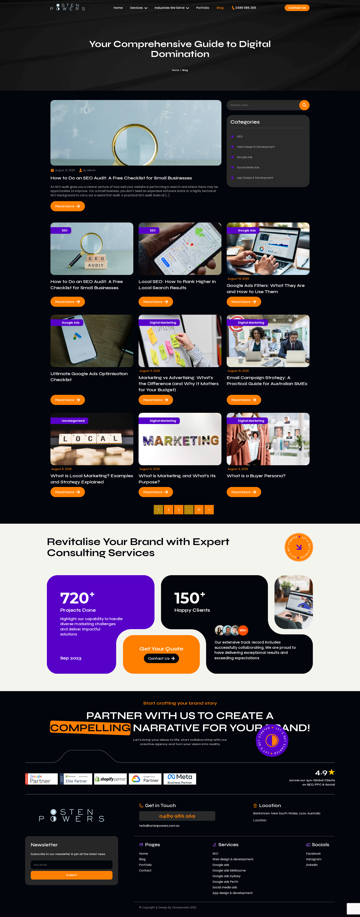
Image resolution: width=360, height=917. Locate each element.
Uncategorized (73, 421)
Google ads (220, 865)
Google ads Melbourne (229, 870)
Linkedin (312, 865)
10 (199, 510)
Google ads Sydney (226, 876)
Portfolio (202, 8)
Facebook (313, 853)
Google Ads (247, 230)
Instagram (313, 859)
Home (118, 8)
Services (136, 8)
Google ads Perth (225, 882)
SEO (65, 230)
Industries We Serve (169, 8)
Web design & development (233, 859)
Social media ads (224, 887)
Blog (220, 8)
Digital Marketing (163, 322)
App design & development (232, 893)
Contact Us (297, 8)
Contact (145, 870)
